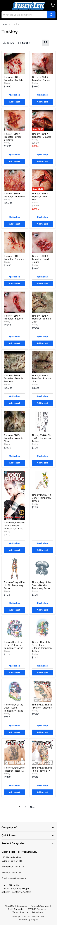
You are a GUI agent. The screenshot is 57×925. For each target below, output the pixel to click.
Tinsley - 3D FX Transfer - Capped (41, 79)
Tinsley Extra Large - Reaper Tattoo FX (14, 769)
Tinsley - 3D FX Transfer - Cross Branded (12, 137)
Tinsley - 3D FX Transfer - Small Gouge (40, 259)
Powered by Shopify (28, 919)
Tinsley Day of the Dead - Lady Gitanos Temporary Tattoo (42, 646)
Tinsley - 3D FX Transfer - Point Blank (40, 196)
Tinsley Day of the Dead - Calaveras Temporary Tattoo (13, 645)
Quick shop (14, 95)
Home (5, 24)
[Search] (51, 14)
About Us (9, 906)
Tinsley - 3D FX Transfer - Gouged (41, 135)
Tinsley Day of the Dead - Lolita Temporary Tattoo (13, 707)
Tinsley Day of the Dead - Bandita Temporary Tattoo (41, 585)
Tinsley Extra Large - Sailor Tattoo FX (42, 769)
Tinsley (7, 83)
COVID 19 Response (37, 909)
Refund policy (38, 912)
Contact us (22, 906)
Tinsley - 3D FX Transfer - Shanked (14, 257)
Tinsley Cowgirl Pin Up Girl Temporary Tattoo (14, 585)
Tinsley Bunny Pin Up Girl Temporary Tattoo (41, 498)
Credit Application (15, 909)
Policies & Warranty (40, 906)
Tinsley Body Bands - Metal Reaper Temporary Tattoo (14, 525)
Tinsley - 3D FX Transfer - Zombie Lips (41, 378)
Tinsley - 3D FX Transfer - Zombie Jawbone (13, 378)
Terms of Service (20, 912)
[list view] (52, 43)
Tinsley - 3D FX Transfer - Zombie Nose (13, 438)
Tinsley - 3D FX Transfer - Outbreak (14, 195)
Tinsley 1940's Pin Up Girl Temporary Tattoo (41, 438)
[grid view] (45, 43)
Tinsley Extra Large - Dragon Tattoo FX (42, 706)
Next (33, 807)
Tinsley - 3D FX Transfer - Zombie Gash (41, 318)
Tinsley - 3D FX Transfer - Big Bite (13, 79)
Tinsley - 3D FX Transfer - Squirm (13, 317)
